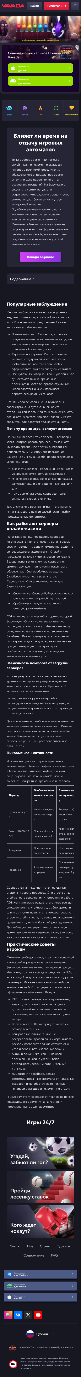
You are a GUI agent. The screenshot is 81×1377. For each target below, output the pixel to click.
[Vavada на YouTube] (38, 1315)
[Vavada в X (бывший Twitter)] (28, 1315)
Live (30, 1246)
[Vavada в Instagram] (8, 1315)
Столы (45, 1246)
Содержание (33, 1255)
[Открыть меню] (75, 6)
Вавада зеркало (40, 257)
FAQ (54, 1255)
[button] (76, 29)
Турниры (64, 1246)
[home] (13, 6)
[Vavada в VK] (18, 1315)
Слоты (15, 1246)
